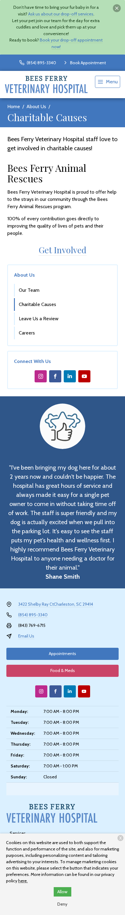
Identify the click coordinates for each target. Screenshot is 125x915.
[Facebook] (55, 376)
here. (23, 880)
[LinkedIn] (70, 376)
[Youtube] (84, 376)
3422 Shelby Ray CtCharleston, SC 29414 (55, 604)
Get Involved (62, 249)
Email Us (26, 636)
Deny (62, 904)
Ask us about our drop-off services (60, 14)
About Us (36, 106)
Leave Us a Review (39, 318)
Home (13, 106)
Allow (62, 891)
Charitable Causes (37, 304)
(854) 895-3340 (33, 614)
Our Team (29, 290)
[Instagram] (41, 376)
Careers (27, 333)
